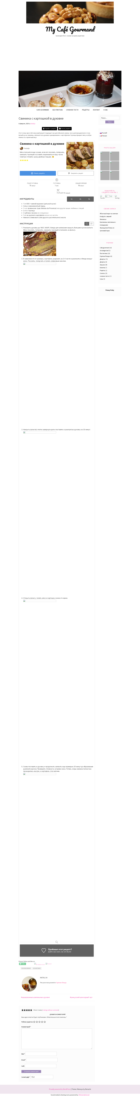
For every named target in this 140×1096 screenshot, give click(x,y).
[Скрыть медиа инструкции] (91, 223)
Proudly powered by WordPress (60, 1089)
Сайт (22, 1066)
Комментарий (26, 1027)
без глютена (57, 110)
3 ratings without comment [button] (50, 1010)
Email (23, 1060)
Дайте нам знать (54, 952)
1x (71, 199)
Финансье (103, 219)
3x (89, 199)
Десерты (102, 259)
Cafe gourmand (43, 110)
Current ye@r (25, 1077)
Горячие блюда (61, 983)
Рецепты (85, 110)
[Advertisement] (70, 54)
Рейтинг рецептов (27, 1022)
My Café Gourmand (70, 29)
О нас (105, 110)
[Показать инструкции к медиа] (87, 223)
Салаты (102, 273)
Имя (23, 1054)
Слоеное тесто (72, 110)
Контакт (96, 110)
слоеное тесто (104, 276)
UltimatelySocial (83, 1095)
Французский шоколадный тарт (81, 997)
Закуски (102, 265)
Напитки (102, 268)
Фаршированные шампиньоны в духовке (35, 997)
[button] (20, 160)
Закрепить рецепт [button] (76, 173)
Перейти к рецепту (50, 128)
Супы (101, 279)
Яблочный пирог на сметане (109, 214)
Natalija (33, 124)
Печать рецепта (66, 128)
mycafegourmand (26, 968)
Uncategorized (104, 251)
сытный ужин (36, 968)
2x (80, 199)
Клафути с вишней (105, 216)
